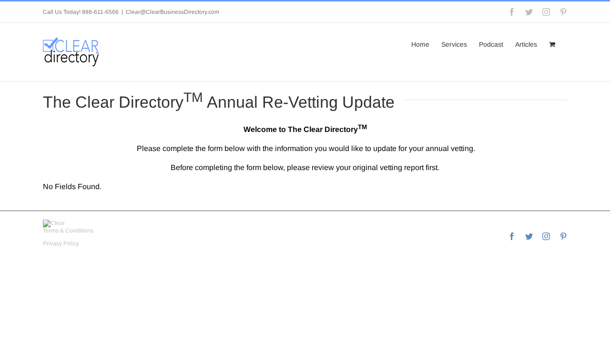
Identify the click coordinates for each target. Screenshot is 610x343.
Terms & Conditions (68, 230)
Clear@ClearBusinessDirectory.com (172, 12)
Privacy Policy (61, 243)
